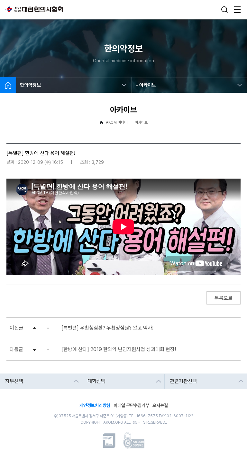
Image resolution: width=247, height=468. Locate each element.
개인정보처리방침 (94, 405)
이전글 (16, 328)
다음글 (16, 349)
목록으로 (224, 298)
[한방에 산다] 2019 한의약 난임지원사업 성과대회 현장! (118, 349)
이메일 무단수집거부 (131, 405)
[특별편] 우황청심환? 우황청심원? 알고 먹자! (107, 328)
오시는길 (160, 405)
